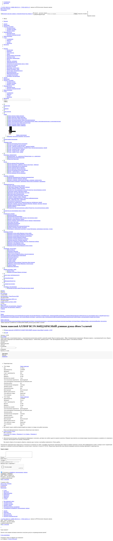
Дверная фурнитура (12, 62)
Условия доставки (11, 29)
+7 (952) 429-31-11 (25, 7)
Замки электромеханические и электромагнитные (44, 321)
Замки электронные (91, 321)
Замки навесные (24, 366)
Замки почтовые (72, 321)
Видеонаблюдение (11, 72)
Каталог (6, 21)
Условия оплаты (11, 28)
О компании (10, 39)
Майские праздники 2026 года (9, 299)
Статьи (8, 41)
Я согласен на (15, 472)
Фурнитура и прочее (12, 65)
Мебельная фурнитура (12, 73)
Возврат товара (11, 30)
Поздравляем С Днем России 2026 (10, 296)
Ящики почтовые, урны (13, 69)
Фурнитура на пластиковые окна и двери (17, 63)
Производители (8, 32)
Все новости (4, 293)
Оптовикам (4, 10)
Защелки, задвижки (12, 61)
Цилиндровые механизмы (13, 55)
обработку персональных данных (19, 472)
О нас (5, 37)
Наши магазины (8, 36)
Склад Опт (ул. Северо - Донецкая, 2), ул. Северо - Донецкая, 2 (20, 434)
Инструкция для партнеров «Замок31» (11, 307)
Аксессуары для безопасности (15, 70)
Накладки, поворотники (13, 58)
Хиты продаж (10, 52)
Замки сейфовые (81, 321)
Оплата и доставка (8, 26)
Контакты (6, 44)
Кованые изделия (11, 66)
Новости (9, 40)
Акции (5, 23)
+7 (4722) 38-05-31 (5, 7)
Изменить (4, 356)
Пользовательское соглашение (12, 506)
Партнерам (6, 25)
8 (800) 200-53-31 (15, 7)
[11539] (6, 332)
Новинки (9, 51)
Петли (8, 59)
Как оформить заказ (9, 501)
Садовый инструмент (12, 74)
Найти (5, 101)
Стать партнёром (5, 535)
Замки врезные (4, 321)
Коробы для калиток (101, 321)
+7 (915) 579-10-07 (12, 539)
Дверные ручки (11, 57)
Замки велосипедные (62, 321)
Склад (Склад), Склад (9, 431)
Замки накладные (13, 321)
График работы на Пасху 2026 (8, 301)
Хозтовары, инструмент (13, 68)
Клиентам (3, 486)
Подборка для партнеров (13, 76)
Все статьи (3, 304)
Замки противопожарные (24, 321)
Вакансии (9, 43)
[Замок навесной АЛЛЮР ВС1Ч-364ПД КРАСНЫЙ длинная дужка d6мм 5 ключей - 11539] (28, 330)
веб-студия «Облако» (6, 483)
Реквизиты (6, 494)
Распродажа (10, 50)
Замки (8, 54)
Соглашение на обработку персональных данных (17, 508)
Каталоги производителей (14, 35)
